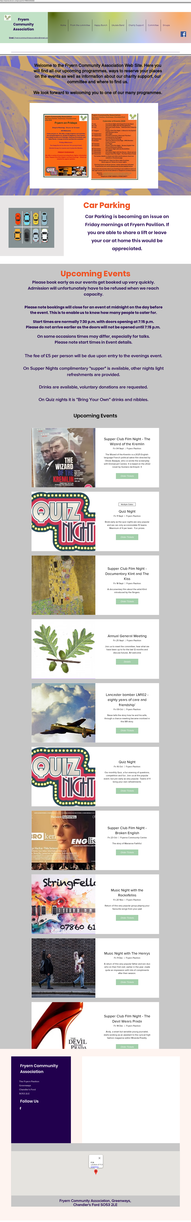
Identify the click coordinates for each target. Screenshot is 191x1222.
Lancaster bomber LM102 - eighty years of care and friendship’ (127, 700)
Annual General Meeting (127, 636)
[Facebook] (183, 34)
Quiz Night (127, 511)
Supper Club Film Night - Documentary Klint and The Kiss (127, 574)
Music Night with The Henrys (127, 953)
